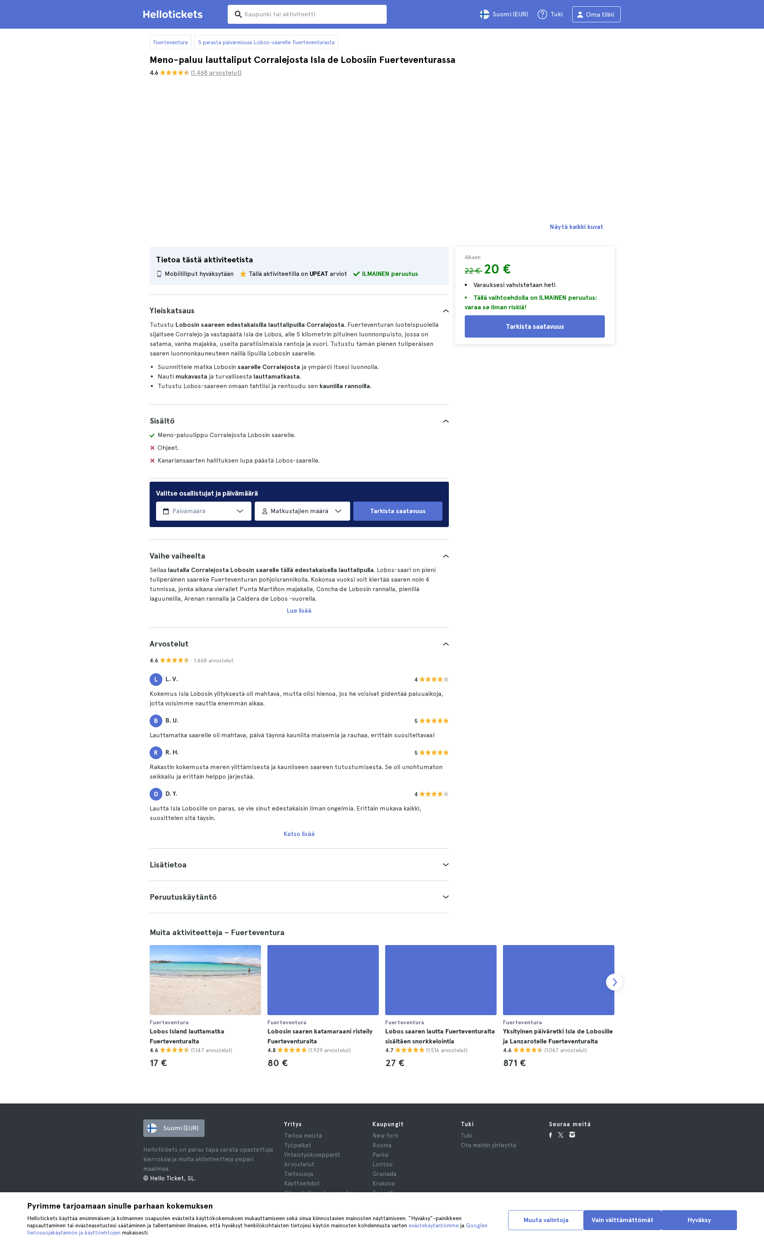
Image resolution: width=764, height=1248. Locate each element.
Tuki (466, 1135)
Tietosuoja (298, 1174)
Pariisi (380, 1154)
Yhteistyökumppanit (312, 1154)
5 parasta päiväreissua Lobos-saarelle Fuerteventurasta (266, 42)
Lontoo (382, 1164)
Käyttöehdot (302, 1183)
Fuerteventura (170, 42)
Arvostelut (299, 1164)
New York (385, 1135)
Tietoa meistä (303, 1135)
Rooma (382, 1145)
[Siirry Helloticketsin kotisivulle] (174, 14)
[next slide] (614, 982)
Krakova (383, 1183)
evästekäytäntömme (434, 1225)
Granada (384, 1174)
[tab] (299, 310)
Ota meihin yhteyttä (488, 1145)
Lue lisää (299, 610)
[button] (299, 310)
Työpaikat (297, 1145)
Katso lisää (299, 834)
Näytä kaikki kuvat (576, 226)
